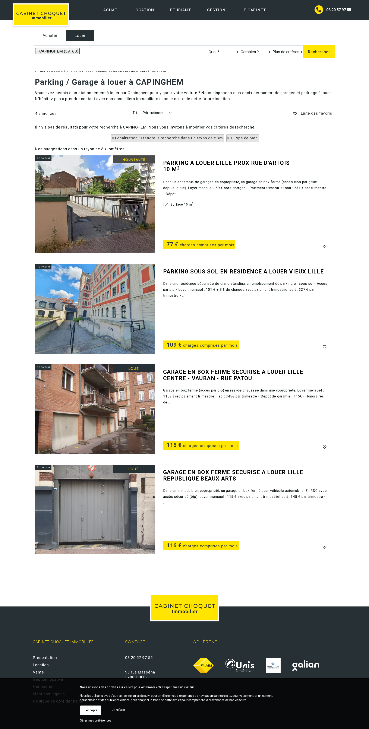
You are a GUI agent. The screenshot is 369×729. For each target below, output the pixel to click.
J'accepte (90, 710)
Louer (80, 35)
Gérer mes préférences (95, 720)
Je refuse (118, 709)
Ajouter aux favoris (324, 246)
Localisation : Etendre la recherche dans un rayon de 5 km (169, 138)
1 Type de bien (244, 138)
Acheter (49, 35)
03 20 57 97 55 (338, 9)
